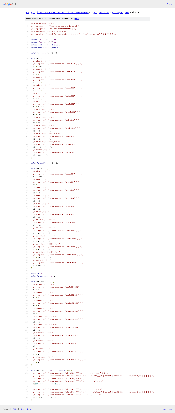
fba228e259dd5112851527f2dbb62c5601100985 (63, 12)
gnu (27, 12)
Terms (29, 409)
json (170, 409)
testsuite (104, 12)
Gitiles (15, 409)
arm (127, 12)
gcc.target (117, 12)
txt (164, 409)
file (77, 19)
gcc (33, 12)
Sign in (169, 4)
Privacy (22, 409)
